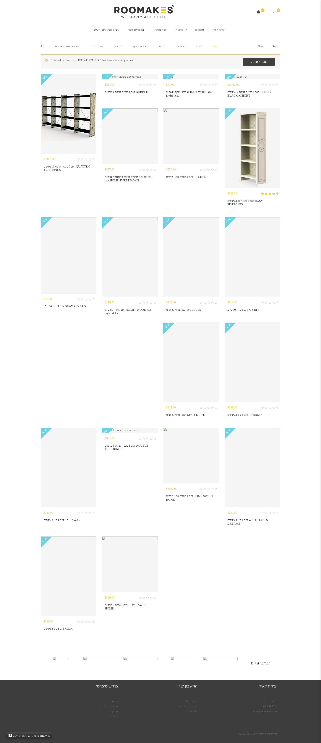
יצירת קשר (219, 29)
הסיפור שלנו (111, 701)
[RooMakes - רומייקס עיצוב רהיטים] (144, 12)
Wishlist (193, 711)
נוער (215, 46)
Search (276, 46)
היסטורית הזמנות (188, 706)
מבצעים (199, 29)
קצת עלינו (161, 29)
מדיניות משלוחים (108, 706)
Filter (260, 46)
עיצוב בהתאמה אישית (106, 29)
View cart (259, 61)
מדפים (162, 46)
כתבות (179, 29)
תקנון (115, 711)
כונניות (118, 46)
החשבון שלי (191, 701)
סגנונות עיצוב (97, 46)
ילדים (199, 46)
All (42, 46)
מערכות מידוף (140, 46)
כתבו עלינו (112, 716)
